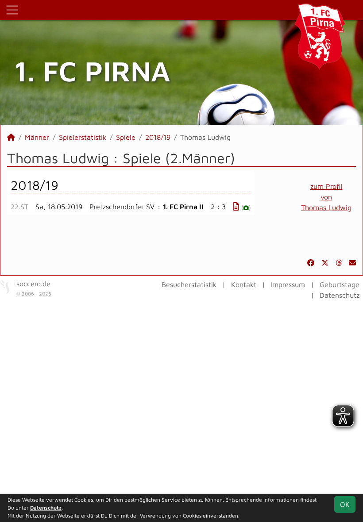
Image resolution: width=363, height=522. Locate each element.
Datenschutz (339, 295)
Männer (37, 137)
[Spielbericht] (236, 206)
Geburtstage (339, 284)
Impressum (287, 284)
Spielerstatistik (82, 137)
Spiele (125, 137)
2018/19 (157, 137)
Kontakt (243, 284)
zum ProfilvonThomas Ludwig (326, 196)
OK (345, 504)
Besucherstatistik (189, 284)
